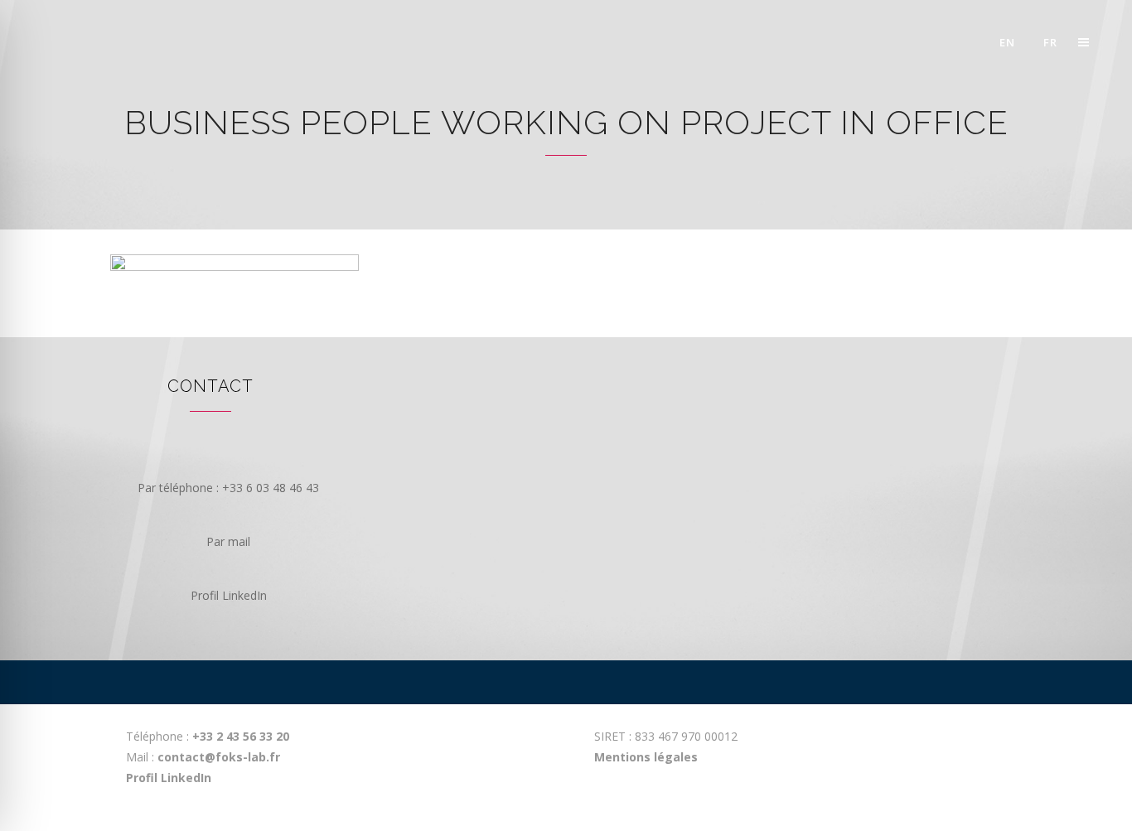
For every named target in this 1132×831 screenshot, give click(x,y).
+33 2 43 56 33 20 (239, 736)
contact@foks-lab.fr (218, 757)
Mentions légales (646, 757)
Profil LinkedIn (168, 777)
